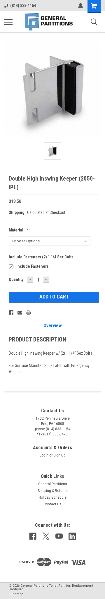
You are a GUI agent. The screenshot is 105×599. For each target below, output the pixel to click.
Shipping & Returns (53, 491)
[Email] (20, 312)
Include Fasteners (32, 266)
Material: (19, 230)
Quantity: (16, 279)
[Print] (28, 312)
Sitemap (16, 594)
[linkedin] (72, 536)
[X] (46, 536)
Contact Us (52, 504)
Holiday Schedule (52, 497)
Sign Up (59, 455)
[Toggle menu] (8, 22)
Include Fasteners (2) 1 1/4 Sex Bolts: (42, 257)
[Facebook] (11, 312)
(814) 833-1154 (23, 5)
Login (44, 455)
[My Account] (80, 5)
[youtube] (59, 536)
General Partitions (52, 484)
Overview (52, 325)
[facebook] (32, 536)
